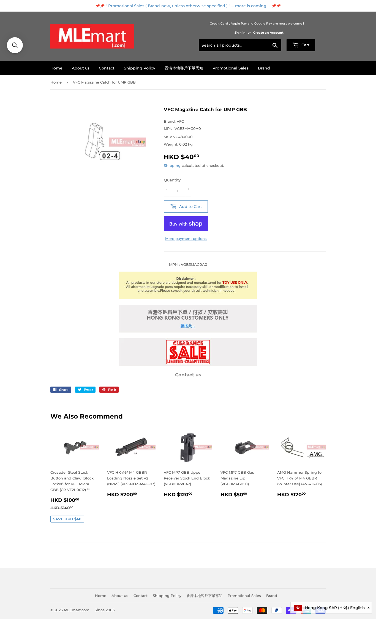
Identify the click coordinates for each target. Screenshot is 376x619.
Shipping (172, 165)
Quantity (172, 180)
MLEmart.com (76, 610)
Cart (305, 44)
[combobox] (240, 45)
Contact (107, 68)
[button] (331, 607)
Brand (264, 68)
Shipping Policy (139, 68)
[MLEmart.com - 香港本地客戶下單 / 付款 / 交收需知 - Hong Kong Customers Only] (188, 331)
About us (80, 68)
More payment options (186, 238)
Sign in (240, 32)
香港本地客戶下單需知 (184, 68)
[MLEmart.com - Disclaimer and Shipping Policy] (188, 298)
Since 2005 (105, 610)
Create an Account (268, 32)
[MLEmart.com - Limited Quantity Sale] (188, 364)
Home (56, 68)
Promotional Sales (230, 68)
